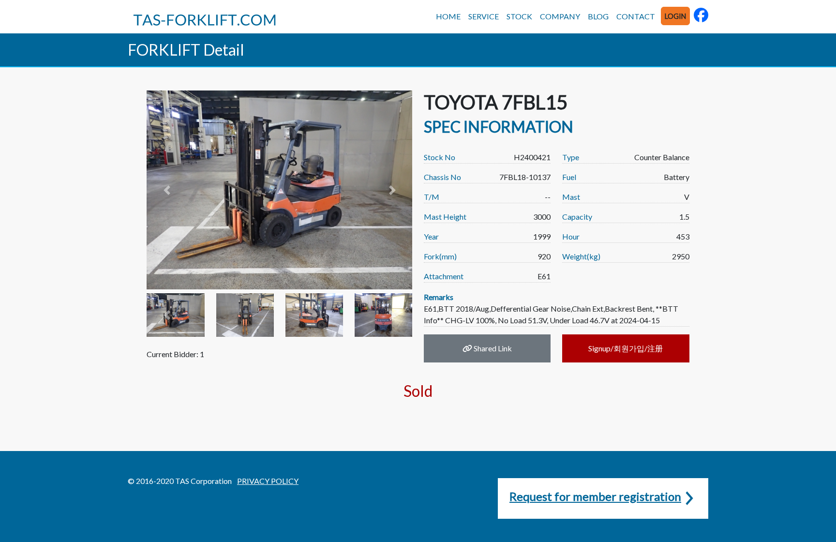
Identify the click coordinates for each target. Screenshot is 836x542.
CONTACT (635, 16)
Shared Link (492, 348)
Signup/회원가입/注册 (625, 348)
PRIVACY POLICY (268, 480)
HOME (448, 16)
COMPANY (560, 16)
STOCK (519, 16)
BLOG (598, 16)
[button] (166, 189)
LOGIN (675, 16)
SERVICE (483, 16)
